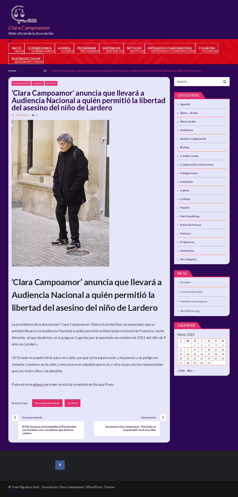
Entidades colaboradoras (170, 48)
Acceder (185, 282)
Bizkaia (184, 147)
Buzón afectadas (26, 59)
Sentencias (111, 48)
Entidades (186, 181)
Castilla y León (189, 156)
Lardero (72, 403)
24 (209, 358)
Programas (86, 48)
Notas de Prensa (190, 225)
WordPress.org (190, 311)
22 (194, 358)
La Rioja (38, 83)
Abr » (190, 370)
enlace (38, 384)
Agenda (64, 48)
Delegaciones (21, 83)
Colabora (206, 48)
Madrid (184, 207)
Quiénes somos (40, 48)
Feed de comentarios (193, 301)
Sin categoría (188, 259)
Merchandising (189, 216)
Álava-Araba (188, 121)
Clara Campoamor (29, 27)
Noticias (134, 48)
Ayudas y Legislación (193, 138)
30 (201, 363)
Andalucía (186, 130)
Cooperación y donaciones (197, 164)
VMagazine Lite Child (23, 491)
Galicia (184, 190)
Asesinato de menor (47, 403)
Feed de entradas (191, 292)
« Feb (181, 370)
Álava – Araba (189, 113)
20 (180, 358)
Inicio (16, 48)
